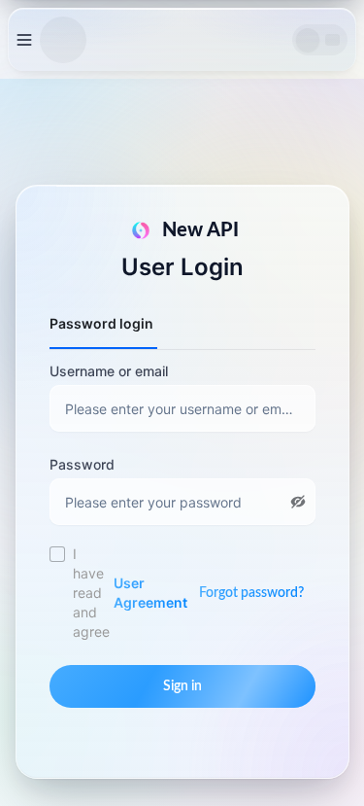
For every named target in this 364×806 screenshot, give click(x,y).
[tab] (184, 314)
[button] (298, 501)
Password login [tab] (101, 323)
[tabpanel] (182, 443)
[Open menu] (24, 39)
